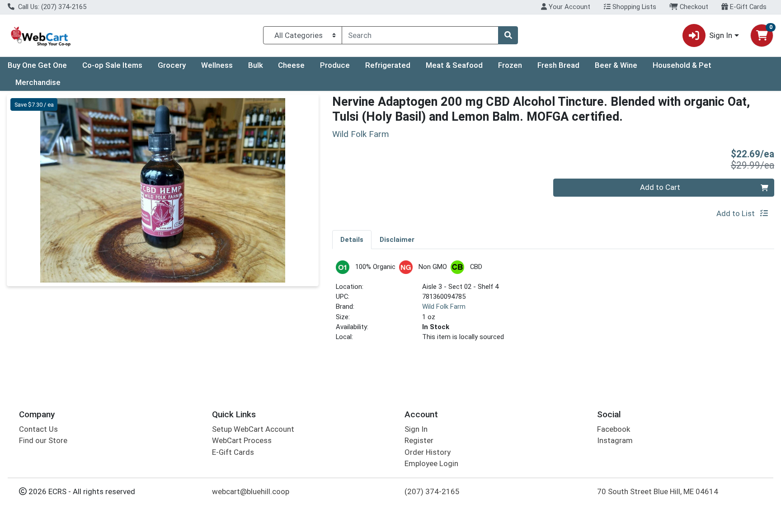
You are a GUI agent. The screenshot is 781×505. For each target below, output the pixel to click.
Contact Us (38, 429)
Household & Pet (682, 65)
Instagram (615, 440)
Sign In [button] (720, 35)
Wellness (217, 65)
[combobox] (420, 35)
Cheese (291, 65)
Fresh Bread (558, 65)
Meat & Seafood (454, 65)
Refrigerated (387, 65)
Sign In (416, 429)
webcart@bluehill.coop (250, 491)
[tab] (352, 239)
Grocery (172, 65)
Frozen (510, 65)
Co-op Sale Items (112, 65)
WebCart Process (242, 440)
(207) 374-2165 (432, 491)
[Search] (508, 35)
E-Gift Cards (747, 7)
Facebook (613, 429)
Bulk (255, 65)
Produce (335, 65)
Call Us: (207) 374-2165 (51, 7)
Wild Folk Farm (444, 306)
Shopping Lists (633, 7)
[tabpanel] (553, 305)
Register (419, 440)
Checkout (693, 7)
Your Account (568, 7)
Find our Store (43, 440)
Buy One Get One (37, 65)
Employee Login (431, 463)
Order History (428, 452)
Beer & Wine (616, 65)
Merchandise (38, 82)
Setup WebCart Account (253, 429)
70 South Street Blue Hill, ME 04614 (657, 491)
